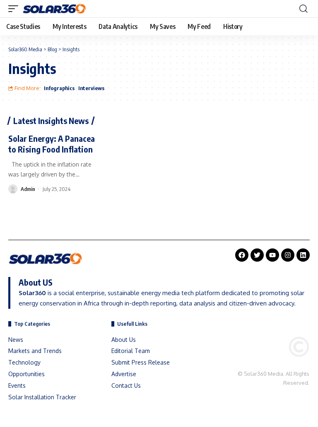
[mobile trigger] (15, 8)
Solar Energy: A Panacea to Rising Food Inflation (51, 143)
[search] (303, 9)
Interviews (91, 88)
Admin (28, 189)
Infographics (59, 88)
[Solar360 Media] (54, 8)
